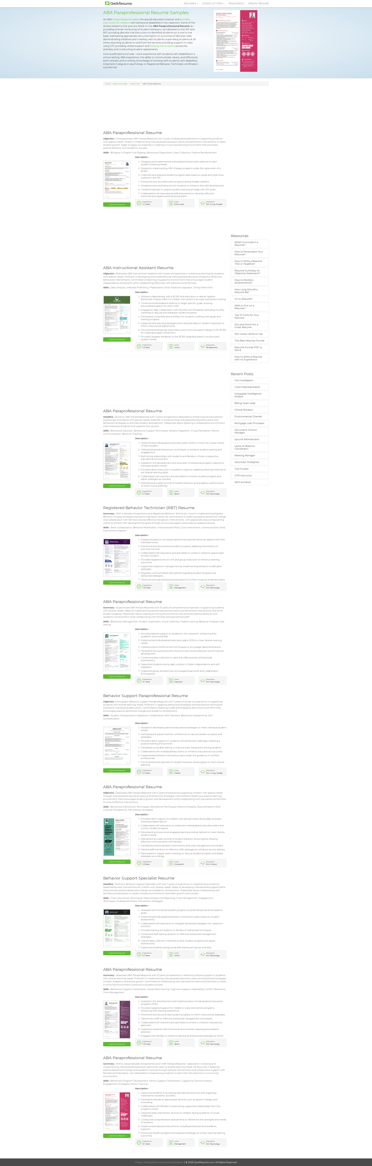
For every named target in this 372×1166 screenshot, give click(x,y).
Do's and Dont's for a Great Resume (246, 326)
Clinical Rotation (244, 409)
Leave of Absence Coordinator (245, 447)
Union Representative (247, 387)
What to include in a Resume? (246, 243)
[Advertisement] (186, 108)
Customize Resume (117, 204)
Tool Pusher (242, 469)
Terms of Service (161, 1162)
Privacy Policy (143, 1162)
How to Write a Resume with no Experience (248, 358)
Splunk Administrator (247, 439)
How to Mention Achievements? (244, 281)
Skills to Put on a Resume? (244, 307)
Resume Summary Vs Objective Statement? (247, 272)
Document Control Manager (246, 431)
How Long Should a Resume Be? (246, 291)
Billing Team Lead (245, 403)
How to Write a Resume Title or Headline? (248, 262)
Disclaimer (178, 1162)
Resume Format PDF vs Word (248, 349)
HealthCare (135, 84)
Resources (236, 3)
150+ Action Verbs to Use (249, 334)
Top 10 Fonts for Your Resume (247, 316)
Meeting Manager (245, 455)
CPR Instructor (243, 475)
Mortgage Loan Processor (249, 423)
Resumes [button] (190, 3)
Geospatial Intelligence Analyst (248, 395)
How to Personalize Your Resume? (249, 253)
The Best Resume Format (249, 340)
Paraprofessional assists (125, 19)
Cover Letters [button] (212, 3)
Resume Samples (120, 84)
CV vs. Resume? (244, 299)
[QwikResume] (118, 3)
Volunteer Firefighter (247, 462)
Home (107, 84)
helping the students (162, 46)
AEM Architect (243, 482)
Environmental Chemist (248, 416)
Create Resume (258, 3)
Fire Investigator (244, 380)
